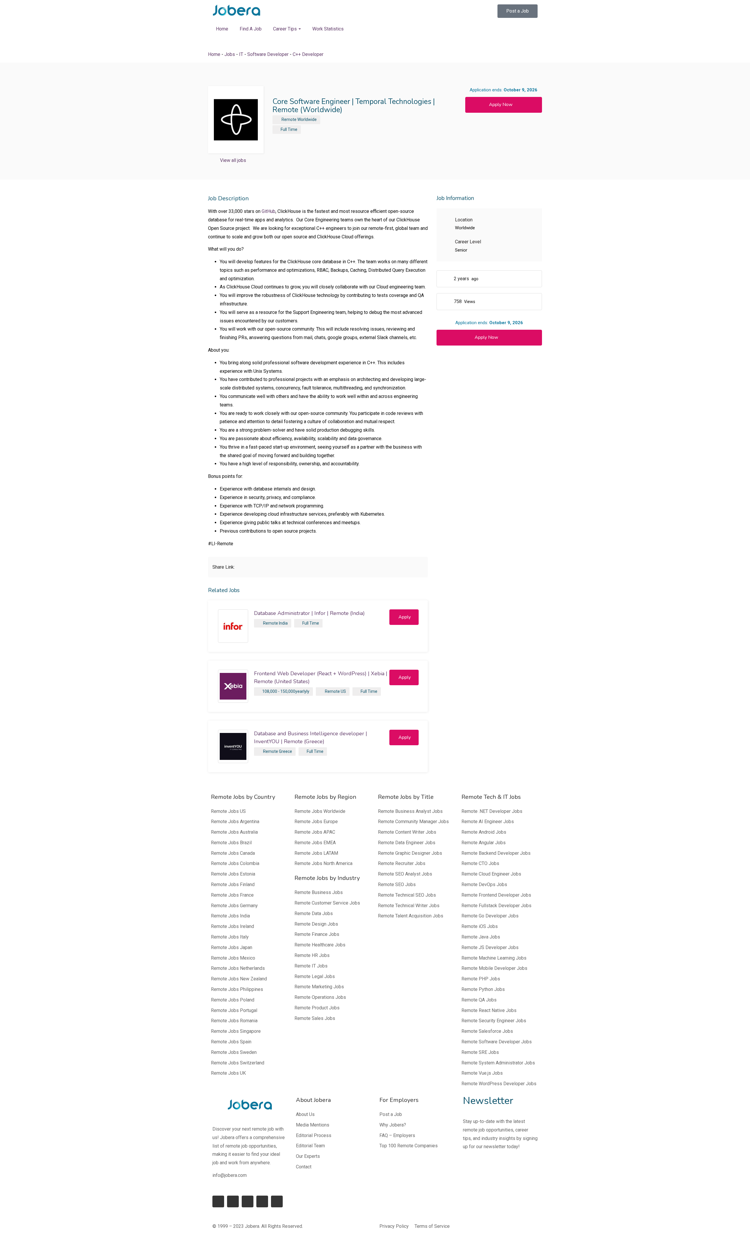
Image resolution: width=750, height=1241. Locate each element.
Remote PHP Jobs (480, 979)
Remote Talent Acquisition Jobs (410, 916)
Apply (404, 617)
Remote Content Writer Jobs (407, 832)
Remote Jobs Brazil (231, 842)
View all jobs (233, 160)
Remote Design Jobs (316, 924)
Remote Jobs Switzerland (237, 1063)
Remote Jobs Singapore (236, 1031)
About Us (305, 1114)
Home (222, 29)
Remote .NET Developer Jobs (491, 811)
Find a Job (251, 29)
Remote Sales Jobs (314, 1018)
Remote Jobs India (230, 916)
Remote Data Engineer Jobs (406, 842)
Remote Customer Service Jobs (327, 903)
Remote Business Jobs (318, 892)
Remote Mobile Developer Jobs (494, 968)
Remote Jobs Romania (234, 1020)
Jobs (229, 54)
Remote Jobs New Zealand (239, 979)
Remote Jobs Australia (234, 832)
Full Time (289, 129)
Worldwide (307, 119)
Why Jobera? (392, 1125)
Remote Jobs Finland (233, 884)
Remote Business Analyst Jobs (410, 811)
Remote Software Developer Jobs (496, 1042)
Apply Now (500, 104)
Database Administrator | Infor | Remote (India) (309, 613)
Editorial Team (310, 1145)
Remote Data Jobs (313, 913)
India (283, 623)
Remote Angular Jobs (483, 842)
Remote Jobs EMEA (315, 842)
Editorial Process (313, 1135)
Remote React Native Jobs (489, 1010)
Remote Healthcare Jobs (319, 945)
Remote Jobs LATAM (316, 853)
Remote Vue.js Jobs (482, 1073)
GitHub (268, 211)
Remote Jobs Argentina (235, 821)
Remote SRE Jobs (480, 1052)
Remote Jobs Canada (233, 853)
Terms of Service (432, 1226)
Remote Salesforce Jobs (487, 1031)
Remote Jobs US (228, 811)
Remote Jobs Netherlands (238, 968)
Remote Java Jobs (480, 937)
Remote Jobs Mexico (233, 958)
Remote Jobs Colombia (235, 863)
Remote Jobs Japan (231, 947)
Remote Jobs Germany (234, 905)
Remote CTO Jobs (480, 863)
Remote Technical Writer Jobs (408, 905)
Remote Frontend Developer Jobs (496, 895)
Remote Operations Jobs (320, 997)
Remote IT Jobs (311, 966)
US (343, 691)
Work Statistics (328, 29)
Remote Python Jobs (483, 989)
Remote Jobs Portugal (234, 1010)
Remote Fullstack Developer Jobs (496, 905)
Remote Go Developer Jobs (490, 916)
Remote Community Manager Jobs (413, 821)
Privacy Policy (394, 1226)
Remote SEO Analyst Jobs (405, 874)
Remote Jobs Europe (316, 821)
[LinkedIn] (233, 1201)
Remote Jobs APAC (314, 832)
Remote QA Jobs (479, 1000)
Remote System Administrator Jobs (498, 1063)
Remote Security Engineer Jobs (493, 1020)
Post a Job (390, 1114)
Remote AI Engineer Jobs (487, 821)
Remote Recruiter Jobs (401, 863)
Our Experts (308, 1156)
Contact (303, 1167)
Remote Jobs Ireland (232, 926)
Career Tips (285, 29)
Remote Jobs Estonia (233, 874)
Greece (285, 751)
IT (241, 54)
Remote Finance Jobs (316, 934)
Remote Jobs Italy (230, 937)
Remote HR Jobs (312, 955)
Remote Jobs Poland (232, 1000)
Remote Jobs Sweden (234, 1052)
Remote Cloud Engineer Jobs (491, 874)
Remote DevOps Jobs (484, 884)
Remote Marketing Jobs (319, 986)
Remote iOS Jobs (479, 926)
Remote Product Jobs (317, 1008)
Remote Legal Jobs (314, 976)
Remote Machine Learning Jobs (493, 958)
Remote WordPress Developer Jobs (498, 1083)
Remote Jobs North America (323, 863)
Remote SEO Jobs (397, 884)
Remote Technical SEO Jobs (407, 895)
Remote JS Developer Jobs (490, 947)
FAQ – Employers (397, 1135)
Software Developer (268, 54)
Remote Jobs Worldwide (319, 811)
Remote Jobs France (232, 895)
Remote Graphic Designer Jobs (410, 853)
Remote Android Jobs (483, 832)
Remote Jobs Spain (231, 1042)
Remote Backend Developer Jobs (496, 853)
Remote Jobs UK (228, 1073)
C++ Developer (308, 54)
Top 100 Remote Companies (408, 1145)
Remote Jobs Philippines (237, 989)
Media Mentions (312, 1125)
